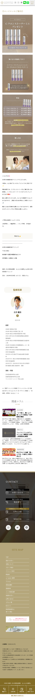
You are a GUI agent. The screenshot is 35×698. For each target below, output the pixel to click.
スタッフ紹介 (9, 567)
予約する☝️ (17, 236)
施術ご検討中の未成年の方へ (17, 695)
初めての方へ (9, 560)
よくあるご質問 (10, 578)
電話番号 (17, 502)
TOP (7, 557)
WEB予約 (22, 691)
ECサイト (8, 606)
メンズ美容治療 (10, 592)
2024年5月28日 (10, 275)
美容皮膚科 (9, 585)
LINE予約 (13, 691)
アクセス (8, 581)
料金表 (8, 574)
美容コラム (25, 275)
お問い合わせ (17, 492)
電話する (4, 691)
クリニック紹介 (10, 571)
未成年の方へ (9, 595)
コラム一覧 (9, 602)
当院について (9, 564)
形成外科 (8, 588)
